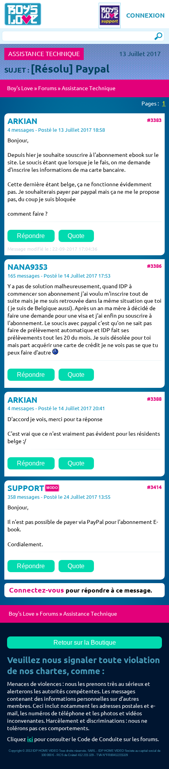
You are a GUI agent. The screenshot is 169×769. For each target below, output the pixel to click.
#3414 (154, 487)
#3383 (154, 120)
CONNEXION (145, 15)
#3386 (154, 266)
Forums (47, 88)
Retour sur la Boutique (84, 642)
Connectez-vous (36, 590)
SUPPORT (25, 488)
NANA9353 (27, 267)
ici (30, 739)
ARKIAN (22, 121)
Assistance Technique (89, 88)
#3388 (154, 399)
